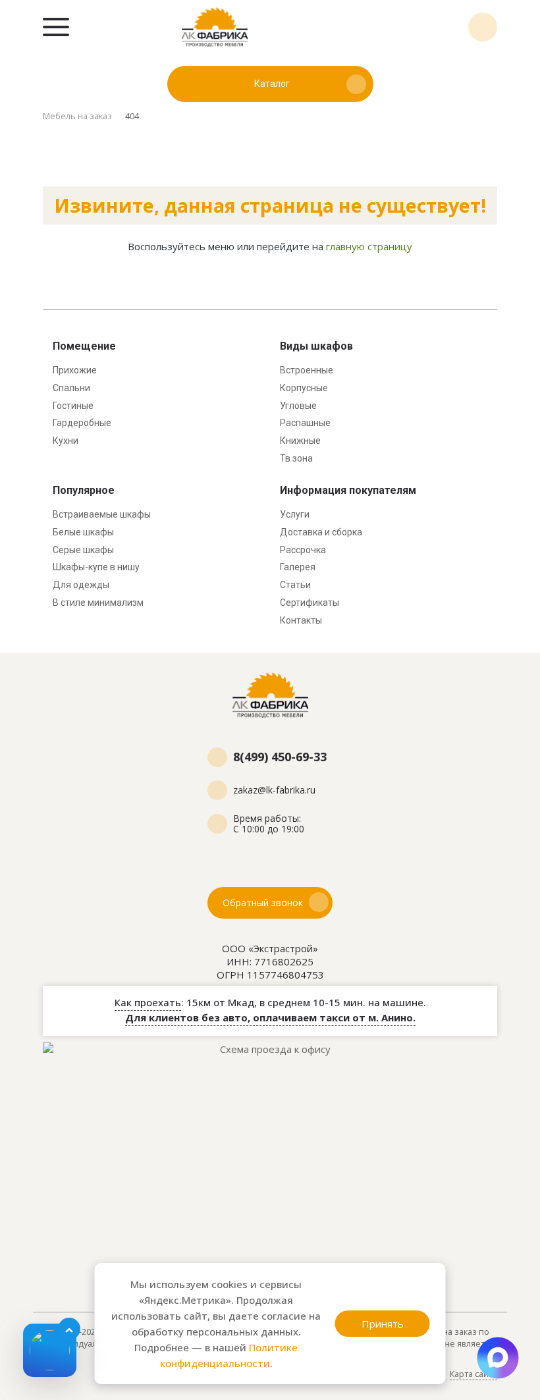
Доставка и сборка (321, 532)
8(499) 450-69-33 (482, 27)
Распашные (305, 422)
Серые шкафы (83, 550)
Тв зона (296, 458)
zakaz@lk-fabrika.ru (274, 790)
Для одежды (81, 584)
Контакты (301, 620)
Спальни (71, 388)
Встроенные (306, 370)
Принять (383, 1323)
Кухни (65, 440)
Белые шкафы (83, 532)
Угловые (298, 405)
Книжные (300, 440)
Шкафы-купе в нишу (96, 567)
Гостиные (73, 405)
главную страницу (369, 246)
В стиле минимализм (98, 602)
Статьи (295, 584)
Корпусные (304, 388)
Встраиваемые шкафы (102, 514)
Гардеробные (82, 422)
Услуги (295, 514)
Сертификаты (309, 602)
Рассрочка (303, 550)
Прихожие (75, 370)
